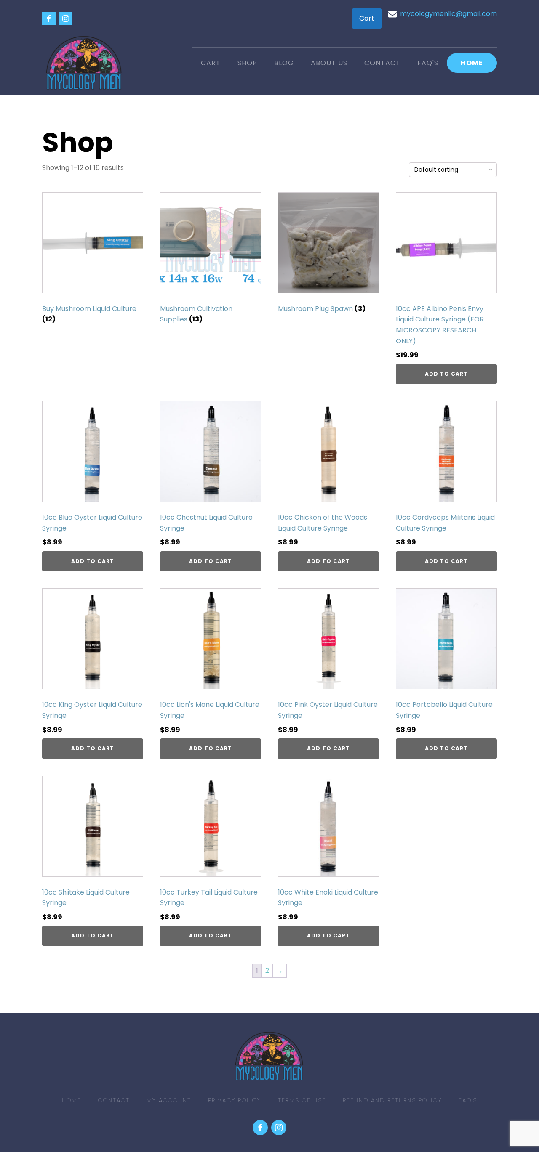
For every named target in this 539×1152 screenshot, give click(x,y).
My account (169, 1100)
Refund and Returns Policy (392, 1100)
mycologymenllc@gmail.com (448, 14)
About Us (329, 63)
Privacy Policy (234, 1100)
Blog (284, 63)
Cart (366, 18)
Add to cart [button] (446, 373)
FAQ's (427, 63)
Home (472, 63)
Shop (247, 63)
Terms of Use (302, 1100)
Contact (382, 63)
